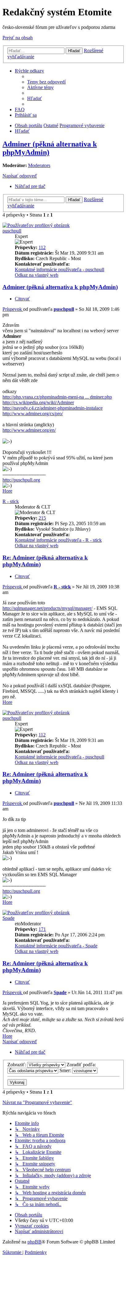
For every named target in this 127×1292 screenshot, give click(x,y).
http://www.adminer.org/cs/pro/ (32, 413)
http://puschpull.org (21, 479)
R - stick (10, 501)
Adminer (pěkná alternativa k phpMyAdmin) (60, 287)
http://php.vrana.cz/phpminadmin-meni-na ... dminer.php (57, 397)
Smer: (65, 1070)
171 (42, 929)
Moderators (39, 165)
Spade (8, 918)
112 (42, 247)
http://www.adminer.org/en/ (29, 430)
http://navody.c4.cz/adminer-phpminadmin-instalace (52, 408)
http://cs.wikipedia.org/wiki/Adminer (38, 402)
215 (42, 518)
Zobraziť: (17, 1064)
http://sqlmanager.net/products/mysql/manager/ (47, 608)
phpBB (34, 1241)
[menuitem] (46, 81)
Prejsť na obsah (17, 37)
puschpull (11, 230)
